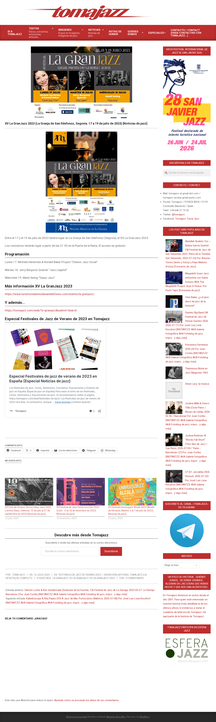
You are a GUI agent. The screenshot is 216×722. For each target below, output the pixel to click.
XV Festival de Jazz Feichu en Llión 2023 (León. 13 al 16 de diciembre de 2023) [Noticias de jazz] (78, 510)
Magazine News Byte (115, 716)
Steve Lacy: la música (197, 383)
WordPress (144, 716)
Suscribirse (111, 551)
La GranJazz (60, 578)
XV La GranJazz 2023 (102, 578)
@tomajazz (178, 214)
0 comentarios (135, 578)
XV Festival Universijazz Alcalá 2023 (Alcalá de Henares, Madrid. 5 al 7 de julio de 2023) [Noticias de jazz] (131, 510)
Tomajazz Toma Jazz (187, 218)
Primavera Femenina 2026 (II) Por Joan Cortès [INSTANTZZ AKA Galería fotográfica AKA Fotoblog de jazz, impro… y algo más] (187, 353)
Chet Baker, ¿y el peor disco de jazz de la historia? (197, 301)
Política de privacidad (76, 716)
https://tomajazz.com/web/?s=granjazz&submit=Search (41, 310)
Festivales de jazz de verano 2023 (80, 574)
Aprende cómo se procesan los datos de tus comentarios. (86, 700)
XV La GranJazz (79, 578)
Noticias (123, 574)
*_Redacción (109, 574)
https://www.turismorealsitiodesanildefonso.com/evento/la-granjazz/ (49, 294)
